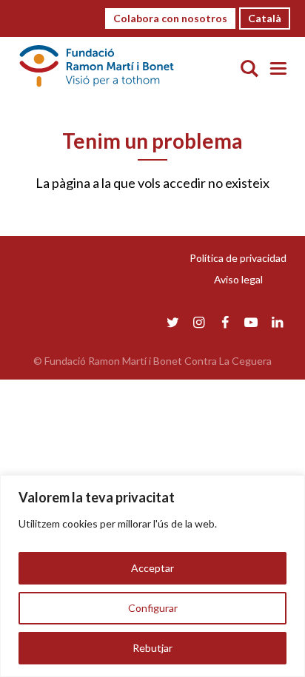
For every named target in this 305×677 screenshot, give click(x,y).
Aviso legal (238, 279)
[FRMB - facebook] (224, 322)
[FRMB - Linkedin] (277, 322)
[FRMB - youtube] (251, 322)
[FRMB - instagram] (199, 322)
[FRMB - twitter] (173, 322)
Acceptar (152, 568)
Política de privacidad (238, 258)
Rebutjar (152, 647)
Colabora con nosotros (170, 18)
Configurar (153, 608)
